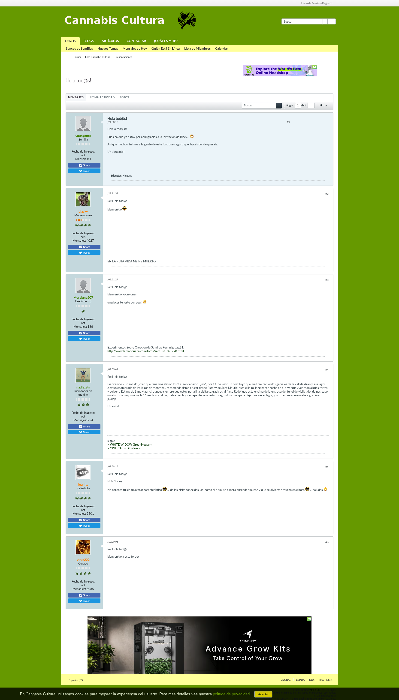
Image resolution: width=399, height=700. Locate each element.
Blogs (89, 41)
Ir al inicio (326, 679)
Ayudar (286, 679)
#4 (327, 369)
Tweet (86, 171)
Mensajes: (82, 159)
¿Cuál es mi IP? (166, 41)
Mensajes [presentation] (76, 97)
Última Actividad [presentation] (102, 97)
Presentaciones (123, 56)
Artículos (110, 41)
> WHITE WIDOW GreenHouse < (129, 444)
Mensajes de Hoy (135, 48)
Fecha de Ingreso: (83, 151)
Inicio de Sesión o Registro (316, 3)
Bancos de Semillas (79, 48)
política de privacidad (231, 694)
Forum (77, 56)
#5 (327, 467)
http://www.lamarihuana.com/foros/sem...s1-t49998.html (145, 351)
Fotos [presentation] (124, 97)
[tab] (76, 97)
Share (86, 165)
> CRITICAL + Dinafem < (123, 448)
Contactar (136, 41)
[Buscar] (331, 21)
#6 (327, 542)
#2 (327, 193)
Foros (70, 41)
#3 (327, 280)
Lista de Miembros (197, 48)
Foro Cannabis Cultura (97, 56)
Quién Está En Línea (165, 48)
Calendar (221, 48)
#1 (288, 121)
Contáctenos (305, 679)
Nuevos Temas (107, 48)
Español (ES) (76, 680)
